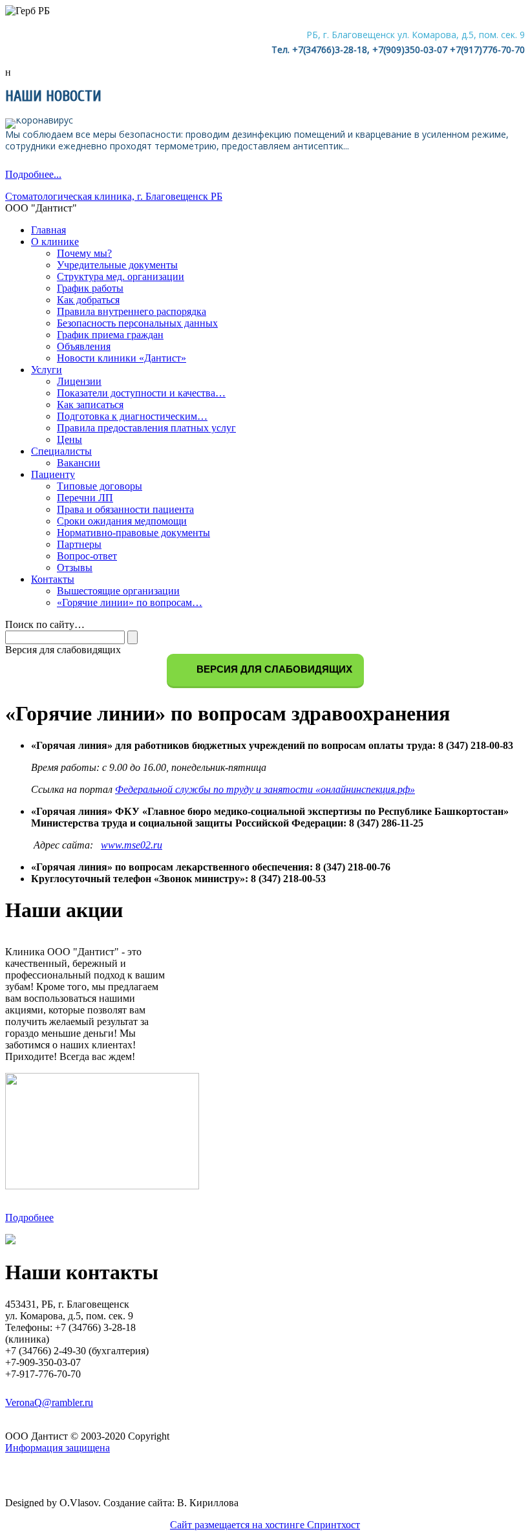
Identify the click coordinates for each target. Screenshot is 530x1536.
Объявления (84, 346)
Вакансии (78, 462)
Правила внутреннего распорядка (131, 311)
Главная (48, 229)
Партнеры (79, 544)
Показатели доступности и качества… (141, 392)
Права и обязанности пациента (125, 509)
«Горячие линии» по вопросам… (129, 602)
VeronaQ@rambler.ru (49, 1402)
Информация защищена (57, 1447)
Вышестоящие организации (118, 590)
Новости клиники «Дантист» (121, 357)
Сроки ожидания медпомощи (122, 520)
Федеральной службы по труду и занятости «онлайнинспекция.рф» (265, 789)
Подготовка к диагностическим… (132, 416)
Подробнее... (33, 174)
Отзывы (74, 567)
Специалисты (61, 451)
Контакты (52, 579)
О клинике (55, 241)
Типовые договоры (99, 486)
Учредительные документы (117, 264)
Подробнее (29, 1217)
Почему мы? (84, 253)
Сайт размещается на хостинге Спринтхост (265, 1524)
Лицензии (79, 381)
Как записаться (90, 404)
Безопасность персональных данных (137, 323)
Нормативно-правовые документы (133, 532)
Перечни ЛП (85, 497)
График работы (90, 288)
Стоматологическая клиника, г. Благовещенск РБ (113, 196)
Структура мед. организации (120, 276)
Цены (69, 439)
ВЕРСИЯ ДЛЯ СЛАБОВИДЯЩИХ (273, 669)
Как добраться (88, 299)
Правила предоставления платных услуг (146, 427)
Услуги (46, 369)
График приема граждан (110, 334)
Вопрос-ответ (87, 555)
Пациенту (53, 474)
